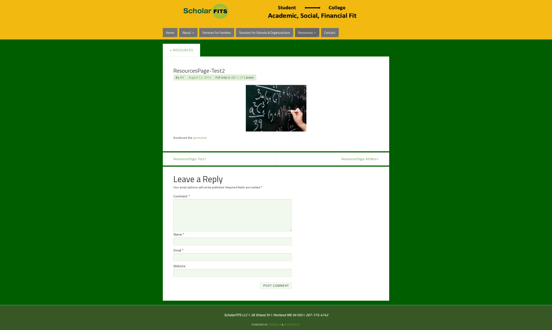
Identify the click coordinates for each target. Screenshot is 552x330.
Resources (181, 50)
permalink (200, 138)
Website (179, 266)
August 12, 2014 (200, 77)
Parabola (274, 324)
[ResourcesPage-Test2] (276, 108)
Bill (182, 77)
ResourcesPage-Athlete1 (360, 158)
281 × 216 (238, 77)
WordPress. (292, 324)
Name (178, 234)
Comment (181, 196)
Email (178, 250)
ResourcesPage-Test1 (189, 158)
